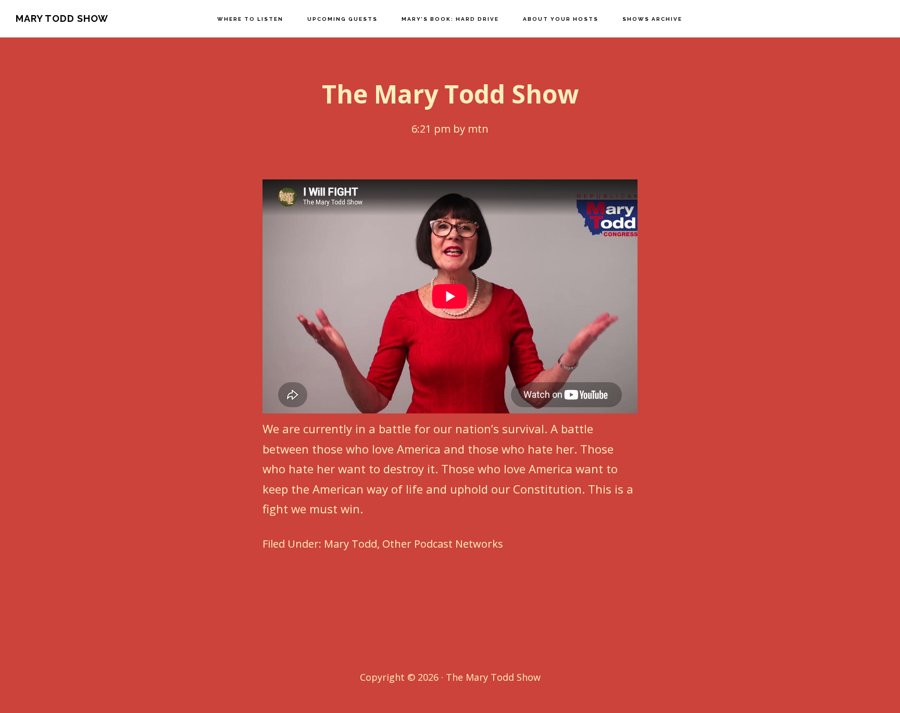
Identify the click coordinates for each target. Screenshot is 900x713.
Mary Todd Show (62, 18)
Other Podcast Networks (442, 544)
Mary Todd (350, 544)
